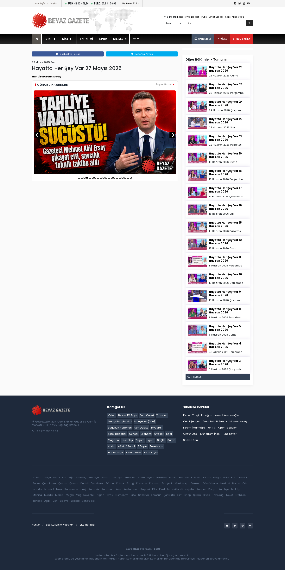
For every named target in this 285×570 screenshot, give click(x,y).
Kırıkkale (164, 489)
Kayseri (145, 489)
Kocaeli (201, 489)
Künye (36, 525)
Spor (169, 434)
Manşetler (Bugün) (120, 421)
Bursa (36, 483)
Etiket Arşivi (151, 452)
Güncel (133, 434)
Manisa (37, 495)
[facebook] (235, 3)
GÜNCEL (50, 39)
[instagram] (244, 3)
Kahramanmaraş (75, 489)
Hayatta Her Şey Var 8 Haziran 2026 (225, 310)
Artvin (141, 477)
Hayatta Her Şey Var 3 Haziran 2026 (225, 362)
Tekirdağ (218, 495)
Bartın (172, 477)
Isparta (37, 489)
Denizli (84, 483)
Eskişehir (167, 483)
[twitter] (239, 3)
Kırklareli (177, 489)
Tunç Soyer (229, 434)
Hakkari (225, 483)
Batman (184, 477)
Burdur (243, 477)
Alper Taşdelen (227, 427)
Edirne (120, 483)
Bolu (234, 477)
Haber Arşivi (115, 452)
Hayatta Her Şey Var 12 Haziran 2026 (225, 241)
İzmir (59, 489)
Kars (118, 489)
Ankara (131, 3)
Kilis (154, 489)
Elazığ (130, 483)
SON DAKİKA (243, 38)
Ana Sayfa (40, 3)
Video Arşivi (133, 452)
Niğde (100, 495)
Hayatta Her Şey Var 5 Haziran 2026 (225, 328)
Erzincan (141, 483)
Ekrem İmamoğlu (194, 427)
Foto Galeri (147, 415)
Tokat (229, 495)
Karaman (107, 489)
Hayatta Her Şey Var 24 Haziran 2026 (226, 103)
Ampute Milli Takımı (215, 421)
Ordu (110, 495)
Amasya (93, 477)
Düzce (110, 483)
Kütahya (224, 489)
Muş (78, 495)
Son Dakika (141, 427)
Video (112, 415)
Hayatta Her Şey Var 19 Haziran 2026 (225, 155)
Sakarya (143, 495)
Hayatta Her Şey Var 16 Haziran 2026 (225, 207)
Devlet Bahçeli (216, 16)
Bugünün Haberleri (120, 427)
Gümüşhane (210, 483)
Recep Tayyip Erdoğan (188, 16)
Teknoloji (127, 440)
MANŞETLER (204, 38)
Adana (37, 477)
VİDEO (223, 38)
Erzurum (154, 483)
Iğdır (245, 483)
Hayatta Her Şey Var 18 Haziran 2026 (225, 172)
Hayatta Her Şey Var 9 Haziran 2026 (225, 293)
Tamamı (219, 59)
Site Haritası (87, 525)
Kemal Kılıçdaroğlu (234, 16)
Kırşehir (189, 489)
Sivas (206, 495)
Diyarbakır (97, 483)
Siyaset (158, 434)
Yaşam (140, 440)
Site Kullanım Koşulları (59, 525)
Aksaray (81, 477)
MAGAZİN (120, 39)
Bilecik (207, 477)
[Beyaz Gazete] (51, 410)
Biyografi (156, 427)
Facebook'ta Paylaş (69, 54)
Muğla (70, 495)
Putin (204, 16)
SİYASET (68, 39)
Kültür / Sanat (126, 446)
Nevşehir (88, 495)
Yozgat (75, 501)
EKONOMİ (86, 39)
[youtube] (248, 3)
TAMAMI (195, 377)
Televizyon (156, 446)
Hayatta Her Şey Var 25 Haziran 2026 (226, 86)
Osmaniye (121, 495)
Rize (133, 495)
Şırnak (197, 495)
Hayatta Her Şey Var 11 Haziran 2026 (225, 259)
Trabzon (240, 495)
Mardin (48, 495)
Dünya (171, 440)
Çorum (73, 483)
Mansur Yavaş (238, 421)
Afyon (62, 477)
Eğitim (151, 440)
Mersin (59, 495)
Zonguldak (88, 501)
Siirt (179, 495)
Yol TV (211, 427)
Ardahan (130, 477)
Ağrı (70, 477)
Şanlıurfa (169, 495)
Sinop (187, 495)
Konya (212, 489)
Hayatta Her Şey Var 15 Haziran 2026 (225, 224)
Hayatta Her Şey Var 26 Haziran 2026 (226, 69)
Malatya (236, 489)
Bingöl (217, 477)
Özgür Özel (190, 434)
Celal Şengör (191, 421)
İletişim (53, 3)
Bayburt (196, 477)
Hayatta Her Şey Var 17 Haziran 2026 (225, 189)
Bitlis (226, 477)
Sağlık (161, 440)
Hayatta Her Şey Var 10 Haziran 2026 (225, 276)
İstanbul (49, 489)
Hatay (236, 483)
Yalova (64, 501)
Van (55, 501)
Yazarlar (161, 415)
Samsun (156, 495)
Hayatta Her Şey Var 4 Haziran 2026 (225, 345)
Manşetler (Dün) (144, 421)
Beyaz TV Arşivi (127, 415)
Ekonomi (146, 434)
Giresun (195, 483)
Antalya (117, 477)
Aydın (150, 477)
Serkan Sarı (190, 440)
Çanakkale (49, 483)
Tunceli (37, 501)
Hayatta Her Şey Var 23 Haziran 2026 (226, 120)
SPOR (103, 39)
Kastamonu (131, 489)
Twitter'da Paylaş (143, 54)
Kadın (111, 446)
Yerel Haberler (117, 434)
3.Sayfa (142, 446)
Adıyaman (50, 477)
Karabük (94, 489)
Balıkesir (161, 477)
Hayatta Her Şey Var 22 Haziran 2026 (226, 138)
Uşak (47, 501)
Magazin (113, 440)
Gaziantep (181, 483)
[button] (136, 39)
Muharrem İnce (210, 434)
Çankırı (62, 483)
